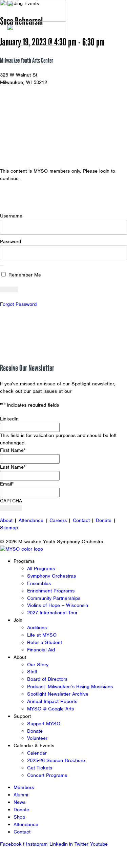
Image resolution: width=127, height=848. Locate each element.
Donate (103, 520)
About (6, 520)
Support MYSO (43, 724)
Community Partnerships (53, 598)
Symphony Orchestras (51, 576)
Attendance (31, 520)
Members (24, 787)
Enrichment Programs (51, 591)
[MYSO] (36, 12)
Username (11, 216)
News (19, 802)
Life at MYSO (42, 635)
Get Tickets (39, 768)
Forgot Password (18, 304)
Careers (58, 520)
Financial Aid (41, 650)
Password (10, 241)
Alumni (21, 795)
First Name (13, 450)
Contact (81, 520)
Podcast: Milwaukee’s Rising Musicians (70, 686)
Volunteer (37, 738)
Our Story (37, 665)
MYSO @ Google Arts (50, 709)
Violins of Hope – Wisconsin (57, 605)
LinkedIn (9, 419)
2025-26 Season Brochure (56, 760)
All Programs (41, 568)
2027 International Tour (52, 613)
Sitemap (9, 528)
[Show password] (2, 265)
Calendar (37, 753)
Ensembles (39, 583)
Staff (32, 672)
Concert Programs (47, 775)
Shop (19, 817)
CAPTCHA (11, 501)
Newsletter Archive (95, 391)
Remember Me (24, 275)
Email (7, 484)
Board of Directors (47, 679)
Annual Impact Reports (52, 701)
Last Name (13, 467)
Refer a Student (44, 642)
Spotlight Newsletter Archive (57, 694)
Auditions (37, 627)
